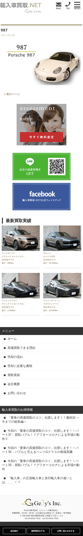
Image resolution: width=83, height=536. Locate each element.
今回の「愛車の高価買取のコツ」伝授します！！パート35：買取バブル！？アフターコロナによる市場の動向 (41, 465)
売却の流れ (15, 356)
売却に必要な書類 (20, 366)
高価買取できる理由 (21, 347)
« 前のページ (12, 94)
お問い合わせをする (66, 531)
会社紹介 (14, 531)
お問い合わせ (17, 393)
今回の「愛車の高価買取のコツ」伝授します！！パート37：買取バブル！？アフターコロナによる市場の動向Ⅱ (41, 434)
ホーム (12, 338)
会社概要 (14, 384)
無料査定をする (38, 531)
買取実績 (14, 375)
